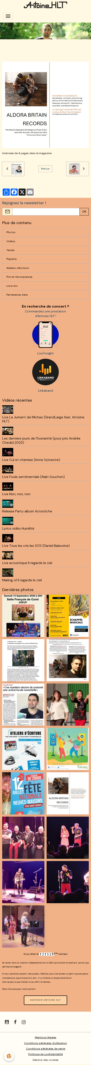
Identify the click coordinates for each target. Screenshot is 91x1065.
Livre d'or (12, 286)
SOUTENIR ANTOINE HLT (45, 1000)
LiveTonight (45, 353)
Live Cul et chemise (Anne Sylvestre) (31, 460)
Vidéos (10, 241)
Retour (45, 168)
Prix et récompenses (19, 277)
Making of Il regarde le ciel (22, 580)
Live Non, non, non (16, 494)
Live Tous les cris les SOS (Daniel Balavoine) (36, 546)
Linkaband (45, 391)
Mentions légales (45, 1037)
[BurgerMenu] (8, 16)
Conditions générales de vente (45, 1048)
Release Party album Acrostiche (27, 511)
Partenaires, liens (17, 294)
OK (84, 211)
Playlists (11, 259)
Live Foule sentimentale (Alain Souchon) (33, 477)
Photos (10, 232)
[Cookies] (9, 1056)
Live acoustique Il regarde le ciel (27, 563)
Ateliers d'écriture (17, 268)
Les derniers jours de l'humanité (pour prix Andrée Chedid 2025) (41, 440)
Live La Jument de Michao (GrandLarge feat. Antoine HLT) (43, 419)
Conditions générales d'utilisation (45, 1043)
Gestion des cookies (45, 1060)
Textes (10, 250)
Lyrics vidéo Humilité (18, 528)
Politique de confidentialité (45, 1054)
